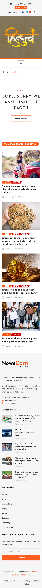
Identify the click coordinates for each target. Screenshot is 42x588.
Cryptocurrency (8, 527)
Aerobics (5, 494)
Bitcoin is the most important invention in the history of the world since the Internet (18, 241)
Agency (5, 499)
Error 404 (14, 72)
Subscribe (21, 558)
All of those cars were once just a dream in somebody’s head (26, 432)
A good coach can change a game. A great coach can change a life (26, 446)
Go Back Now (22, 118)
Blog (20, 581)
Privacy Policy (27, 582)
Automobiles (7, 504)
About (12, 581)
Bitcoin (4, 513)
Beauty (4, 508)
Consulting (6, 522)
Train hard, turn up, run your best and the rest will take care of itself (27, 474)
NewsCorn (15, 575)
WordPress (33, 571)
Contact (36, 581)
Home (5, 72)
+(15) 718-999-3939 (12, 403)
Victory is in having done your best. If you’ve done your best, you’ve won (27, 460)
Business (5, 518)
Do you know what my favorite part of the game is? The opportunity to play (27, 418)
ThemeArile (26, 575)
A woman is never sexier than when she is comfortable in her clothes (19, 189)
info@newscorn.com (12, 400)
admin (7, 197)
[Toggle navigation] (21, 63)
